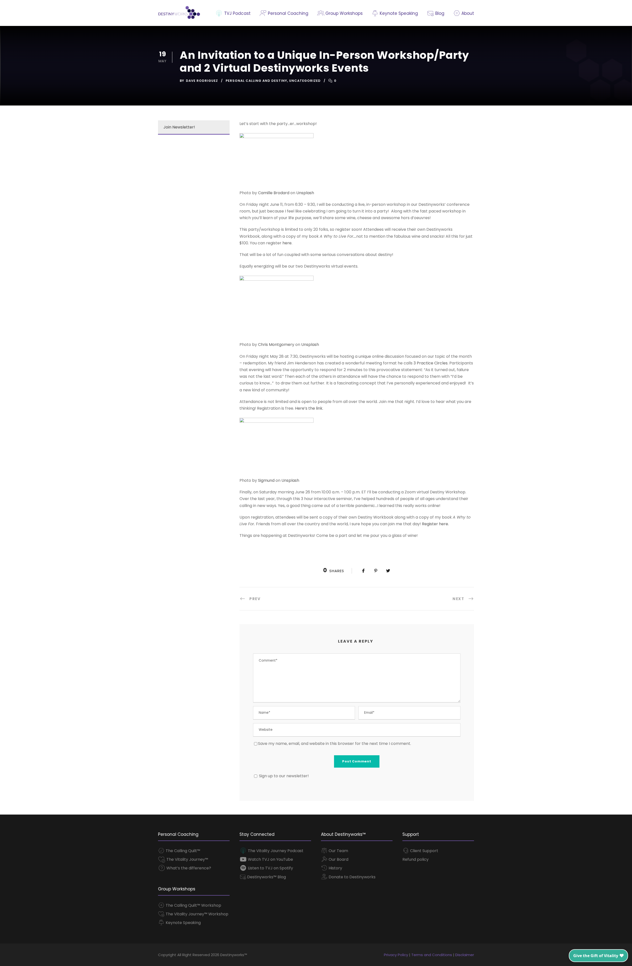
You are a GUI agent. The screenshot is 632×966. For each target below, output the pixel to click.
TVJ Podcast (237, 13)
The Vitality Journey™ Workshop (196, 914)
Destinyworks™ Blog (266, 877)
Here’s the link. (309, 408)
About (467, 13)
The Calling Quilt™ (182, 851)
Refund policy (415, 859)
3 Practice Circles (431, 363)
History (335, 868)
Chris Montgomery (276, 344)
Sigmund (266, 480)
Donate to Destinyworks (351, 877)
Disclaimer (464, 954)
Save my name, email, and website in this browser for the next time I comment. (334, 743)
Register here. (435, 524)
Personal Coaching (287, 13)
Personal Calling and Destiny (256, 80)
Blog (439, 13)
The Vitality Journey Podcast (275, 851)
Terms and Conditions (431, 954)
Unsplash (305, 193)
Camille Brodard (273, 193)
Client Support (423, 851)
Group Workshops (343, 13)
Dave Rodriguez (202, 80)
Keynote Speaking (398, 13)
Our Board (338, 859)
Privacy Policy (396, 954)
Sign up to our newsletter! (284, 776)
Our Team (338, 851)
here (287, 243)
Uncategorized (305, 80)
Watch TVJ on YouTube (270, 859)
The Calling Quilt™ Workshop (193, 905)
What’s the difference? (188, 868)
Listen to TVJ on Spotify (270, 868)
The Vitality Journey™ (186, 859)
